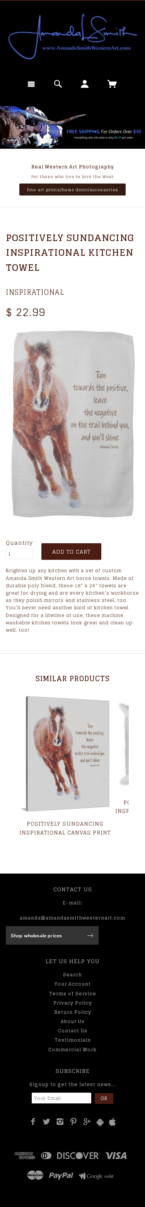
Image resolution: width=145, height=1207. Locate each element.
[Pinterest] (74, 1121)
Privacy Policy (72, 1003)
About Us (73, 1021)
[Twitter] (47, 1121)
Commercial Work (72, 1050)
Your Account (73, 984)
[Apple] (112, 1122)
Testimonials (73, 1040)
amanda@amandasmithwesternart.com (72, 918)
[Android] (100, 1122)
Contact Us (72, 1031)
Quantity (19, 543)
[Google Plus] (87, 1121)
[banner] (72, 37)
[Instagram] (60, 1121)
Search (72, 975)
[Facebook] (33, 1121)
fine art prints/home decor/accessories (72, 189)
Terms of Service (72, 993)
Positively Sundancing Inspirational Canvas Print (65, 828)
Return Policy (72, 1012)
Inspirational (35, 292)
